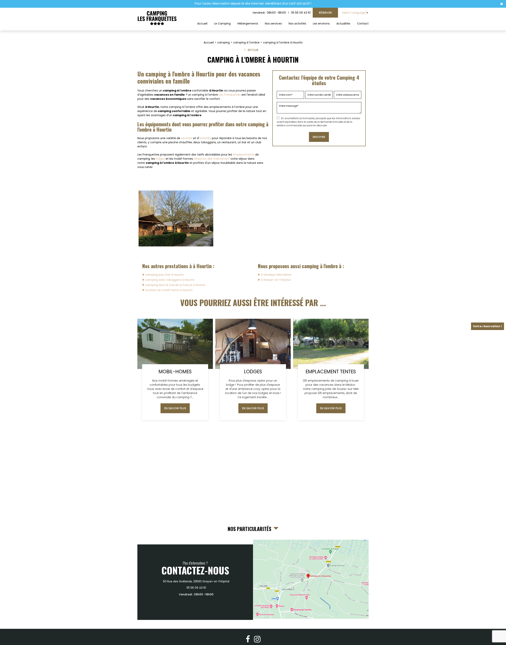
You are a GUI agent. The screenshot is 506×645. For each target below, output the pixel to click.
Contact (363, 23)
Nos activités (297, 23)
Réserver (325, 13)
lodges (160, 159)
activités (205, 138)
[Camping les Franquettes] (157, 18)
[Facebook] (248, 639)
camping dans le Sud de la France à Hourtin (175, 285)
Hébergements (247, 23)
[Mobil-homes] (175, 369)
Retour (253, 50)
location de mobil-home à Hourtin (169, 290)
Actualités (343, 23)
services (186, 138)
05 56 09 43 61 (301, 13)
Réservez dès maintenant (212, 159)
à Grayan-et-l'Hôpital (275, 280)
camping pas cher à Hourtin (164, 275)
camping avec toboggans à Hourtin (169, 280)
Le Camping (222, 23)
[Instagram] (257, 639)
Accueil (202, 23)
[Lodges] (253, 369)
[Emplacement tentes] (331, 369)
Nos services (273, 23)
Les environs (321, 23)
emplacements (243, 155)
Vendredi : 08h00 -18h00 (269, 13)
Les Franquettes (230, 95)
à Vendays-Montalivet (276, 275)
